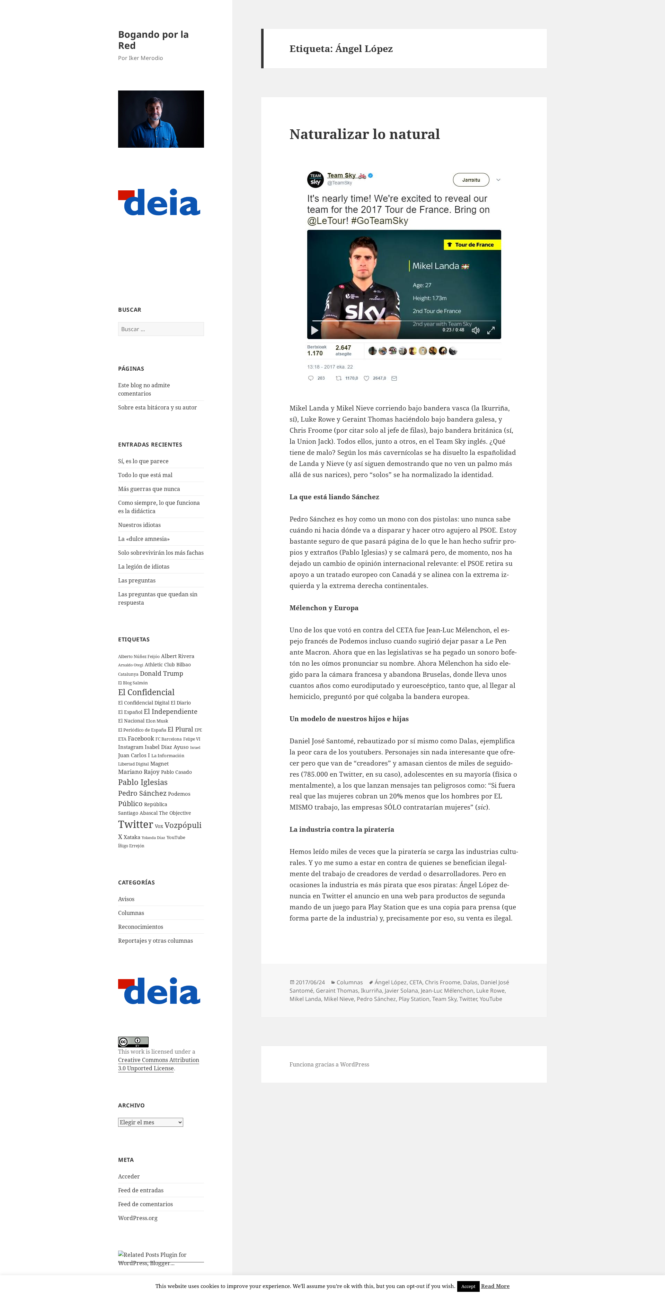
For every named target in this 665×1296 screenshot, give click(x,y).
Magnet (159, 763)
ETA (122, 739)
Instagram (130, 747)
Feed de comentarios (145, 1204)
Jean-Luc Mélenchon (447, 990)
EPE (198, 730)
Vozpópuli (183, 825)
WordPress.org (138, 1218)
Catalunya (128, 674)
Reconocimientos (140, 927)
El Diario (181, 702)
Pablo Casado (176, 772)
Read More (495, 1285)
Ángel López (391, 982)
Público (130, 803)
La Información (167, 755)
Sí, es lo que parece (143, 461)
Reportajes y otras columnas (155, 940)
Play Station (414, 999)
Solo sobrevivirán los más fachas (161, 552)
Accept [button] (468, 1286)
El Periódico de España (142, 730)
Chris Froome (442, 982)
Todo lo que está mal (145, 475)
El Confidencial (146, 692)
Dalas (470, 982)
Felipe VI (191, 739)
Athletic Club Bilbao (168, 664)
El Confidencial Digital (143, 702)
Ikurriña (371, 990)
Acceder (129, 1176)
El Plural (180, 729)
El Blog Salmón (133, 682)
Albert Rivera (177, 656)
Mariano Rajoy (139, 772)
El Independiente (170, 711)
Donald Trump (161, 673)
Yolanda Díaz (153, 837)
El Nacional (131, 720)
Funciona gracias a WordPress (329, 1064)
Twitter (135, 824)
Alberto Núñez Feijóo (139, 656)
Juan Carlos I (134, 755)
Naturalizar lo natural (365, 133)
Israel (195, 747)
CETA (415, 982)
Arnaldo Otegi (130, 664)
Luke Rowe (490, 990)
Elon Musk (157, 721)
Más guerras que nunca (149, 489)
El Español (130, 712)
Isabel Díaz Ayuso (167, 746)
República (155, 804)
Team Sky (444, 999)
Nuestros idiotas (139, 525)
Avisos (126, 899)
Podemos (179, 793)
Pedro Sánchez (142, 793)
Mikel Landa (305, 999)
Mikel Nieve (339, 999)
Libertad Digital (133, 764)
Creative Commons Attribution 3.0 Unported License (158, 1064)
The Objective (175, 813)
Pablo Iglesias (143, 782)
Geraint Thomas (337, 990)
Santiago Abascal (138, 813)
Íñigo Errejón (131, 845)
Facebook (141, 738)
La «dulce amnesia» (144, 539)
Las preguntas (137, 580)
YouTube (176, 837)
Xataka (132, 836)
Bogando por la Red (153, 40)
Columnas (131, 913)
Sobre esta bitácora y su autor (157, 407)
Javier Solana (401, 990)
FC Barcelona (169, 739)
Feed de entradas (140, 1190)
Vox (159, 826)
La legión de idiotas (143, 566)
